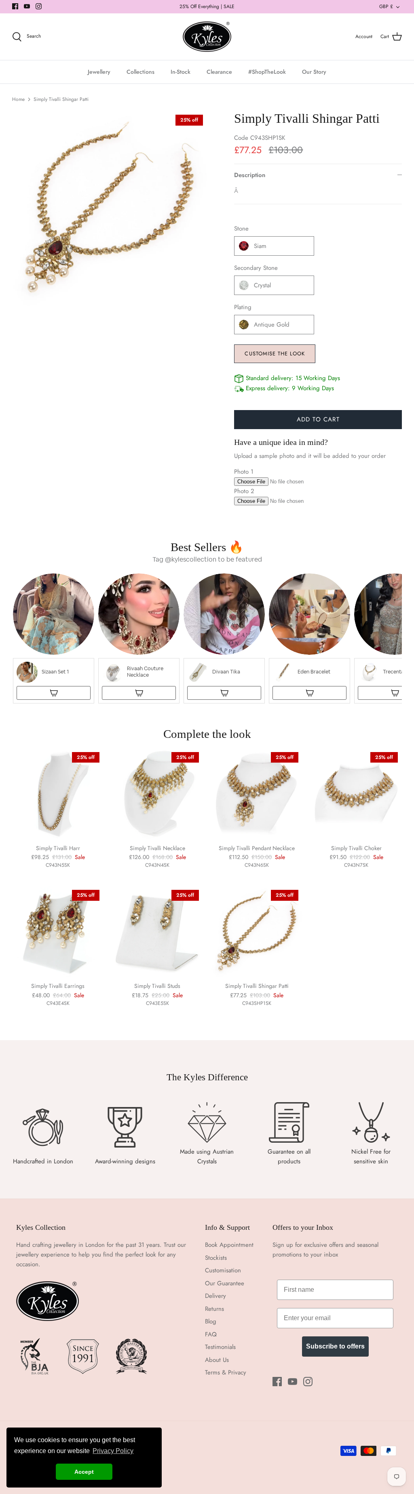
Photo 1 (243, 471)
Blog (210, 1321)
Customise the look (275, 353)
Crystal (262, 285)
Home (18, 99)
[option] (109, 208)
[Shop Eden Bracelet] (309, 693)
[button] (53, 638)
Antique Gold (271, 324)
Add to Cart (318, 419)
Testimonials (220, 1346)
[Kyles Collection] (207, 36)
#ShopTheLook (267, 72)
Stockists (216, 1257)
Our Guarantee (224, 1283)
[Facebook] (15, 6)
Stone (241, 228)
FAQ (211, 1334)
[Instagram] (39, 6)
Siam (260, 246)
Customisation (223, 1270)
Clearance (219, 72)
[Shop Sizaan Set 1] (54, 693)
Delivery (215, 1295)
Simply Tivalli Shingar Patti (61, 99)
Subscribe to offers (335, 1346)
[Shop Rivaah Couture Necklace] (139, 693)
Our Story (314, 72)
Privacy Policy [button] (113, 1450)
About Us (217, 1359)
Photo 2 (244, 491)
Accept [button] (84, 1471)
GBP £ (386, 6)
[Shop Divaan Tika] (224, 693)
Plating (242, 307)
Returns (214, 1308)
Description (249, 175)
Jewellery (99, 72)
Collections (140, 72)
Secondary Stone (256, 268)
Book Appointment (229, 1244)
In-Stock (180, 72)
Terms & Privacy (225, 1372)
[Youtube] (27, 6)
